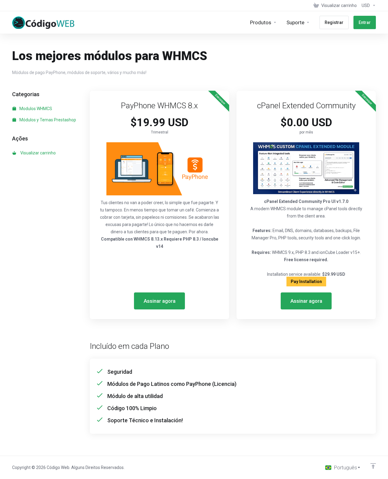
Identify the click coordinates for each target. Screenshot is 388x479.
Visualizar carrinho (37, 152)
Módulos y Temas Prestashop (47, 119)
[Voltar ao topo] (373, 466)
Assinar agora (160, 301)
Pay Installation (306, 281)
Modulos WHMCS (35, 108)
